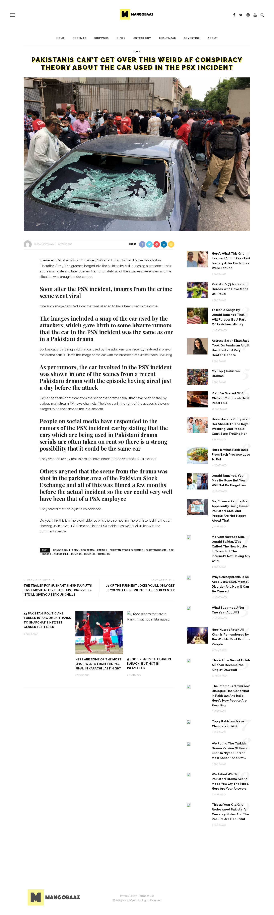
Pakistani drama (156, 550)
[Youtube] (255, 15)
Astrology (142, 38)
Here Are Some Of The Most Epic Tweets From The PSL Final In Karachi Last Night (98, 664)
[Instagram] (248, 15)
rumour (89, 554)
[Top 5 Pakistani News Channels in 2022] (189, 722)
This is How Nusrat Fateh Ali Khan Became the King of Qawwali (231, 665)
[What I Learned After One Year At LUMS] (189, 608)
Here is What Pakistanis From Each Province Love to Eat (231, 454)
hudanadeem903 (44, 244)
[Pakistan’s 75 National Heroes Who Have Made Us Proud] (197, 290)
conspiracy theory (65, 550)
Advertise (192, 38)
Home (60, 38)
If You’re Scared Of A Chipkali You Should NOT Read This (231, 398)
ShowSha (101, 38)
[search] (262, 15)
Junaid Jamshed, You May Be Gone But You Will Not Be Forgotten (229, 480)
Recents (79, 38)
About (213, 38)
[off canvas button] (12, 15)
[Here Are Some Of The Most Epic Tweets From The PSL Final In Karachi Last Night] (99, 632)
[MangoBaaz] (54, 897)
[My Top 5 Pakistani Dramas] (197, 377)
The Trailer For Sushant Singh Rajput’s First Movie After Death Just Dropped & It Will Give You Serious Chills (58, 590)
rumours (103, 554)
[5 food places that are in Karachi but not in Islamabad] (151, 616)
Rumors (76, 554)
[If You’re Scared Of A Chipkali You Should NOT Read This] (197, 399)
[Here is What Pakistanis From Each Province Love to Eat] (197, 455)
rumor (46, 554)
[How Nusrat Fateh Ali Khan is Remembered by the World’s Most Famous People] (197, 635)
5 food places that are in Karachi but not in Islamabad (149, 663)
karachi (102, 550)
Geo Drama (87, 550)
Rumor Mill (61, 554)
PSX (171, 550)
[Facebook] (234, 15)
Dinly (121, 38)
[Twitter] (241, 15)
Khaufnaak (167, 38)
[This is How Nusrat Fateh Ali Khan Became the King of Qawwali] (189, 660)
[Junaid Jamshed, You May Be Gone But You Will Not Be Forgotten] (197, 481)
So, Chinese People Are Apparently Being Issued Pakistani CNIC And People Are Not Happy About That (230, 511)
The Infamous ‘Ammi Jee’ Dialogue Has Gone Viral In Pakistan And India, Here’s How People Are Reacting (231, 695)
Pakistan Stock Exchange (126, 550)
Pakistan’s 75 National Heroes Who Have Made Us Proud (230, 289)
